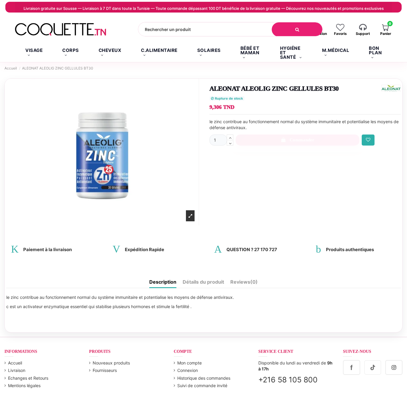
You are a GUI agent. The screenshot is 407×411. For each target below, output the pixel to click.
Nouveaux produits (111, 362)
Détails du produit (203, 282)
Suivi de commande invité (202, 385)
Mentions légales (24, 385)
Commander (302, 139)
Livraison (16, 370)
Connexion (187, 370)
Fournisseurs (105, 370)
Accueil (15, 362)
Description (162, 282)
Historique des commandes (203, 378)
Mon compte (189, 362)
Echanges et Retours (28, 378)
